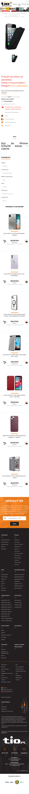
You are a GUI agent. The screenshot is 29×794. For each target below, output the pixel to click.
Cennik (5, 688)
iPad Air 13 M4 (4, 574)
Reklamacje (19, 677)
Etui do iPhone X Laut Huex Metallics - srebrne (14, 234)
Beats (2, 630)
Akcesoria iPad (4, 542)
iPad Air (3, 583)
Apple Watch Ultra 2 (6, 609)
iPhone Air (17, 542)
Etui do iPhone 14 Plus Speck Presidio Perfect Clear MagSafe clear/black (14, 315)
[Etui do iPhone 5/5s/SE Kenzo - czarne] (14, 37)
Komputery (18, 626)
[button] (2, 9)
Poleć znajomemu (9, 119)
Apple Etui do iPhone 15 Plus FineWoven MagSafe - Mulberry (14, 436)
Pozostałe (3, 549)
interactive (25, 770)
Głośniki (3, 639)
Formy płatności (20, 667)
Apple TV (3, 546)
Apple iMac (17, 581)
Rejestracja (4, 709)
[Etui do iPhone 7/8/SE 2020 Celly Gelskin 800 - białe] (14, 343)
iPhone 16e (17, 551)
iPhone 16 (17, 560)
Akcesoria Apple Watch (7, 618)
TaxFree (3, 679)
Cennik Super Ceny (7, 691)
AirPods (3, 632)
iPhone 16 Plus (18, 558)
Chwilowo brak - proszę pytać (13, 107)
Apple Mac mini (18, 583)
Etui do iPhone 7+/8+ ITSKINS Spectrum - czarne (14, 476)
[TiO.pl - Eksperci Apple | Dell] (6, 4)
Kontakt (3, 667)
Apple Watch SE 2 (5, 616)
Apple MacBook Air (19, 579)
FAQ (17, 664)
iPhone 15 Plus (18, 562)
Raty (17, 673)
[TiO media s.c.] (14, 740)
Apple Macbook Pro (19, 577)
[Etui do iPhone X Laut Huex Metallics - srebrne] (14, 222)
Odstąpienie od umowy (7, 673)
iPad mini (3, 588)
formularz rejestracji (22, 512)
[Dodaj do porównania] (4, 241)
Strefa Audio (5, 626)
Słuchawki (3, 637)
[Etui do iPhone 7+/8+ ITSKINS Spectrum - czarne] (14, 464)
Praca (2, 675)
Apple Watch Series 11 (6, 605)
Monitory (3, 649)
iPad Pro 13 (3, 579)
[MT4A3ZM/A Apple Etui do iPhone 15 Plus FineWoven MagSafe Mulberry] (14, 424)
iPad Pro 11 (3, 590)
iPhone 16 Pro (18, 555)
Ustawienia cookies (6, 682)
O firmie (3, 671)
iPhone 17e (17, 540)
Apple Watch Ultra (5, 614)
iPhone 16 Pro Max (19, 553)
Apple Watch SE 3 (5, 600)
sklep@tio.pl (24, 753)
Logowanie (4, 706)
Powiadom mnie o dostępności (13, 109)
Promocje (23, 4)
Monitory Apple (18, 588)
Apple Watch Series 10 (6, 607)
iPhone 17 (17, 549)
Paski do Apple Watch (6, 620)
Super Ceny (19, 4)
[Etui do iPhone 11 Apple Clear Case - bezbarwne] (14, 262)
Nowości (15, 4)
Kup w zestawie (5, 669)
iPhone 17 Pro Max (19, 544)
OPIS (14, 137)
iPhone (17, 535)
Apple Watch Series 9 (6, 611)
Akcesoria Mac (4, 544)
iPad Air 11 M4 (4, 577)
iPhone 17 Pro (18, 546)
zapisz (14, 524)
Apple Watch (5, 595)
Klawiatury (3, 658)
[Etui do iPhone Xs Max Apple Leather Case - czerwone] (14, 383)
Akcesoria (4, 535)
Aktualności (4, 664)
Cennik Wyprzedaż (7, 689)
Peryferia (4, 644)
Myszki (2, 655)
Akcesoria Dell (18, 602)
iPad (2, 570)
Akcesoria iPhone (5, 540)
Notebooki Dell (18, 607)
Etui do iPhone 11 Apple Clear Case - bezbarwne (14, 274)
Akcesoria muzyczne (6, 635)
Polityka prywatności (21, 671)
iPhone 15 (17, 564)
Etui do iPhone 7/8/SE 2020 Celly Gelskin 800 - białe (14, 355)
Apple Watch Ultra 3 (6, 602)
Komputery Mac (20, 570)
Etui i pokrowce (19, 85)
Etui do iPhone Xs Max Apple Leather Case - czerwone (14, 396)
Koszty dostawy (19, 669)
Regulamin (18, 675)
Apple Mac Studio (19, 586)
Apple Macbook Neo (19, 574)
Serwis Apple (4, 677)
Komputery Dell (18, 605)
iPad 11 (2, 581)
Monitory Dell (18, 600)
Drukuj (6, 116)
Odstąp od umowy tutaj (7, 711)
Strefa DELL (18, 595)
